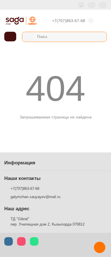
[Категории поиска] (28, 37)
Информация (19, 162)
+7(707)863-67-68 (68, 20)
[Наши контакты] (99, 247)
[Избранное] (81, 5)
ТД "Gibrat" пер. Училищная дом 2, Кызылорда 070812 (48, 221)
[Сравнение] (91, 5)
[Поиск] (100, 36)
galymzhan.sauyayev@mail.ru (35, 197)
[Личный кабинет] (102, 5)
